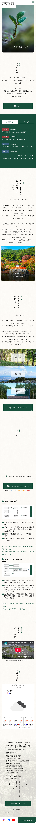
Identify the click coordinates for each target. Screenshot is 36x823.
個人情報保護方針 (18, 810)
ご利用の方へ (10, 785)
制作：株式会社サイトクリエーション (26, 727)
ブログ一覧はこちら (25, 158)
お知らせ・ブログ (13, 786)
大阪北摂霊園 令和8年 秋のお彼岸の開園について (16, 132)
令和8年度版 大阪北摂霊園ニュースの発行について (17, 147)
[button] (15, 281)
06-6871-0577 (15, 772)
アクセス (23, 784)
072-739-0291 (16, 763)
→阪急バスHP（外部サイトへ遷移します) (14, 609)
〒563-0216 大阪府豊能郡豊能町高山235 (19, 476)
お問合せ (26, 784)
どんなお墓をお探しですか (20, 789)
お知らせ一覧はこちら (9, 158)
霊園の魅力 (16, 784)
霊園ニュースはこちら (24, 156)
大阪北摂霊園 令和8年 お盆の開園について (14, 139)
